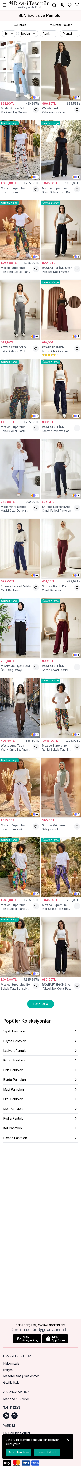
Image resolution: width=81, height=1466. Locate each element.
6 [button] (37, 336)
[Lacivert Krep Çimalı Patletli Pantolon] (61, 469)
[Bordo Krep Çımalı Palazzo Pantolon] (61, 548)
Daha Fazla (40, 1004)
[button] (9, 33)
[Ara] (54, 5)
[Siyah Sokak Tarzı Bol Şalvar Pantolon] (61, 150)
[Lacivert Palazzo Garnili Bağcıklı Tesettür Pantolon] (61, 389)
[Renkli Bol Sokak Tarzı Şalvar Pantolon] (20, 230)
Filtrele (21, 25)
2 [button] (37, 97)
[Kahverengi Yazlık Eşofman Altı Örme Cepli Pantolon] (61, 71)
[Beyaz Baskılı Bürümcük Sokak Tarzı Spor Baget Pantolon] (20, 150)
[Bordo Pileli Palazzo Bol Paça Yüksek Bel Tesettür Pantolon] (61, 310)
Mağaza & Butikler (16, 1399)
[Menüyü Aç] (4, 5)
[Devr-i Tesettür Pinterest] (6, 1415)
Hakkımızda (11, 1363)
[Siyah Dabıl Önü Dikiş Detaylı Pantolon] (20, 628)
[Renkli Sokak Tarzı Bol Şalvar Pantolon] (20, 389)
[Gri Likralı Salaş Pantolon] (61, 787)
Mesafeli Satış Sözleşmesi (21, 1376)
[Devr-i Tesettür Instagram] (14, 1415)
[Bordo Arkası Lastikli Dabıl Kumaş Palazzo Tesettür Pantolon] (61, 628)
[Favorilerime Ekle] (36, 110)
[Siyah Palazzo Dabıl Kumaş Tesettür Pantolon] (61, 230)
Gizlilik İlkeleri (12, 1382)
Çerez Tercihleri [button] (18, 1452)
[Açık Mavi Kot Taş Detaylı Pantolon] (20, 71)
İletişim (8, 1370)
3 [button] (37, 495)
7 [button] (37, 415)
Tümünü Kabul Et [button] (46, 1452)
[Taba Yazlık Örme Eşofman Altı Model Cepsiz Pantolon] (20, 708)
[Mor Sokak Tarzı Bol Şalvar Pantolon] (61, 867)
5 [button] (78, 97)
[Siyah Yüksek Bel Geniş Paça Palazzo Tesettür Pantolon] (61, 947)
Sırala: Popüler (62, 25)
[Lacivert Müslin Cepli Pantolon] (20, 548)
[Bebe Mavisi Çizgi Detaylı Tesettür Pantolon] (20, 469)
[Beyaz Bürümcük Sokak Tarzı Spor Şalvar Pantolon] (20, 787)
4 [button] (37, 176)
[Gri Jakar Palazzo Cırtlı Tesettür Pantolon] (20, 310)
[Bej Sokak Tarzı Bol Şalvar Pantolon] (20, 947)
